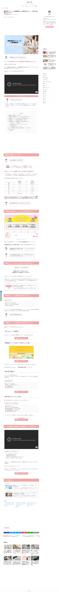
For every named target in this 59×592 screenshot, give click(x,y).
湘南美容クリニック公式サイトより (21, 239)
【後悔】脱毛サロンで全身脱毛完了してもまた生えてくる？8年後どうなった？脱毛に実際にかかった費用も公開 (21, 504)
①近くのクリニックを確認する (15, 122)
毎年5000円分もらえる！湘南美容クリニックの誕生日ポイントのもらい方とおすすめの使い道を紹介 (25, 286)
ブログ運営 (45, 79)
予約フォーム (6, 375)
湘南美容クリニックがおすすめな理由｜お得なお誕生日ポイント (19, 118)
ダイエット (45, 96)
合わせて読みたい (12, 129)
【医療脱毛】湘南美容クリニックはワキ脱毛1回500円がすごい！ (19, 116)
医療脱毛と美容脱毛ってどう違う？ (15, 115)
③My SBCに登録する (14, 125)
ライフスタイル (46, 89)
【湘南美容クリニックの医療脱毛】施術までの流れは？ (18, 119)
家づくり (45, 75)
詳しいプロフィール (49, 26)
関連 (11, 130)
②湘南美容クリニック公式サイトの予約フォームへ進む (19, 123)
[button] (6, 532)
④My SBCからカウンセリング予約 (16, 126)
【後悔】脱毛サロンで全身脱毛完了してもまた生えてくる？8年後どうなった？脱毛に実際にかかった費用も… (25, 494)
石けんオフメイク (46, 87)
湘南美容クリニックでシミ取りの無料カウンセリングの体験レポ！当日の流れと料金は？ (25, 486)
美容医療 (6, 14)
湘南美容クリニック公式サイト (21, 338)
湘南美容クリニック (7, 276)
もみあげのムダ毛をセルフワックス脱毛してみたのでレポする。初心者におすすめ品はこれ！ (32, 503)
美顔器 (45, 102)
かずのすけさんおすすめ (47, 81)
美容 (44, 83)
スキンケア (45, 85)
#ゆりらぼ (29, 2)
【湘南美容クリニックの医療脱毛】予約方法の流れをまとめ (19, 121)
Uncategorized (46, 77)
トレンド (45, 100)
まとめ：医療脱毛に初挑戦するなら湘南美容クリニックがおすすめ (20, 127)
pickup (45, 98)
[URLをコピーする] (36, 532)
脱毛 (7, 14)
